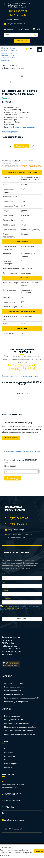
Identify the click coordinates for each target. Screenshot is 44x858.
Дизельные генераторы (13, 683)
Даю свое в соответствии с (19, 608)
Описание (27, 161)
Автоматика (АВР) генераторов (16, 723)
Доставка (7, 163)
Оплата (18, 163)
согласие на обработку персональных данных (19, 607)
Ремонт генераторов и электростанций (19, 734)
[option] (22, 75)
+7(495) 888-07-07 (17, 11)
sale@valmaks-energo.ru (16, 24)
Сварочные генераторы (13, 694)
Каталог (15, 65)
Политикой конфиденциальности (15, 609)
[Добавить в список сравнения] (37, 146)
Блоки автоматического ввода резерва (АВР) (21, 698)
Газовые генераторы (12, 690)
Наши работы (9, 756)
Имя (3, 574)
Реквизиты (8, 767)
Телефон (5, 591)
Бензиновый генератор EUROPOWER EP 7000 (20, 461)
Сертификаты (9, 752)
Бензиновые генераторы (14, 68)
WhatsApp (25, 29)
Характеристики (11, 161)
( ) (33, 49)
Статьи (7, 760)
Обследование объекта (13, 719)
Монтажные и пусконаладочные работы (20, 727)
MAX (38, 29)
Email (4, 582)
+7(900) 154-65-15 (16, 15)
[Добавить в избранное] (32, 146)
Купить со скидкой (31, 166)
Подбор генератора (12, 716)
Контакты (8, 749)
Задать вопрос (10, 166)
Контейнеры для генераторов (16, 701)
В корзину (20, 146)
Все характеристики (10, 131)
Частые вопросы (10, 763)
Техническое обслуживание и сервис (18, 730)
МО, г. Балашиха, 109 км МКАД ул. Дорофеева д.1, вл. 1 (18, 4)
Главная (5, 65)
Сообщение (6, 599)
